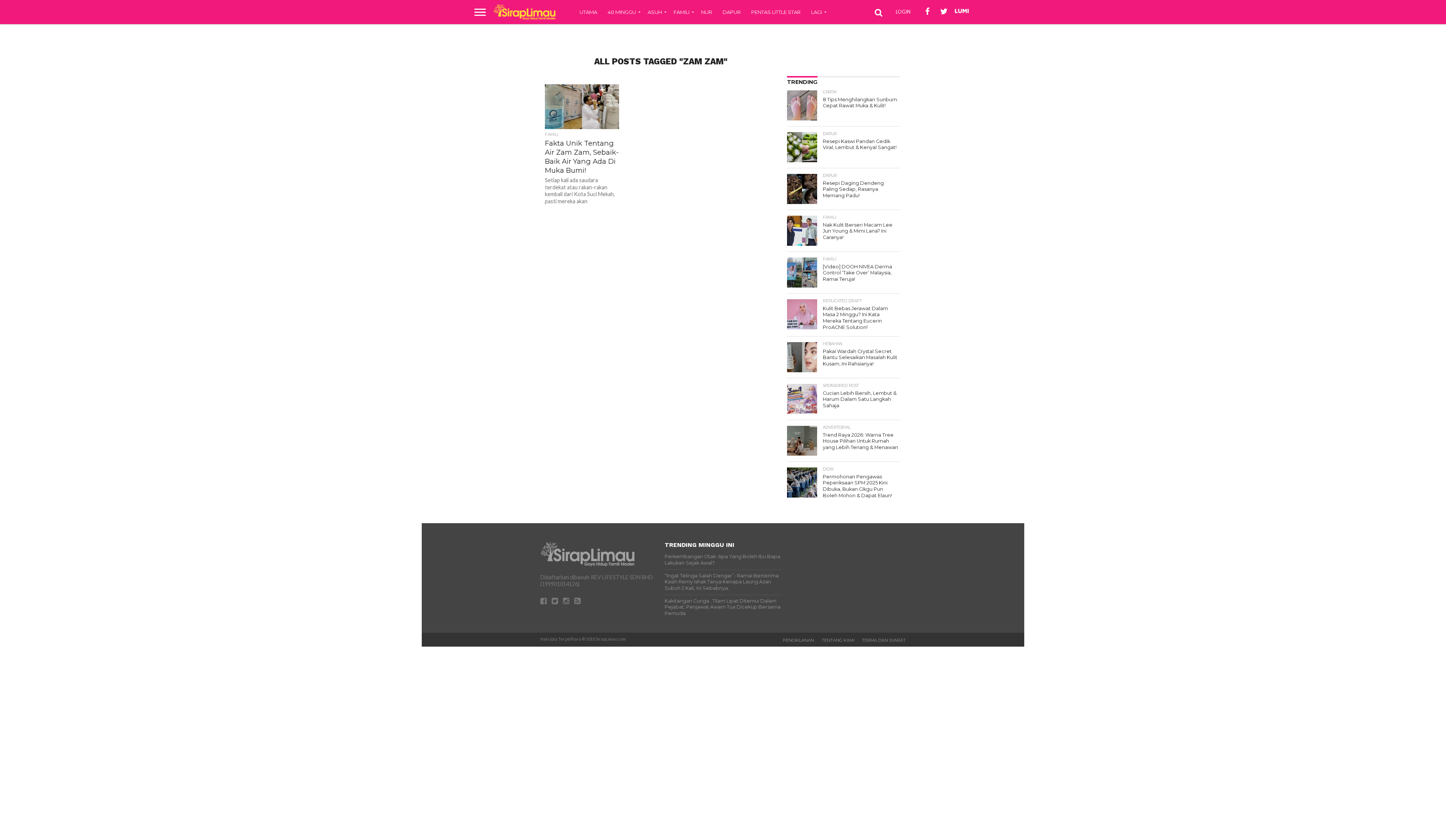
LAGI (816, 12)
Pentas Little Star (776, 12)
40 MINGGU (622, 12)
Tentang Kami (838, 640)
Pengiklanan (798, 640)
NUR (706, 12)
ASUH (655, 12)
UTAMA (588, 12)
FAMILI (681, 12)
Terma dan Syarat (884, 640)
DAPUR (732, 12)
